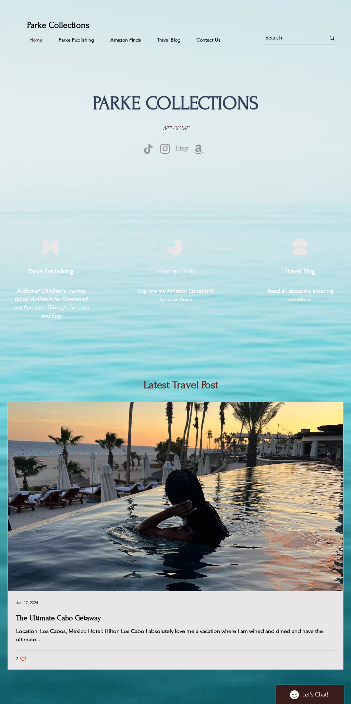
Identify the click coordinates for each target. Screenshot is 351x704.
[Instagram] (165, 148)
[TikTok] (148, 148)
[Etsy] (182, 148)
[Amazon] (198, 148)
